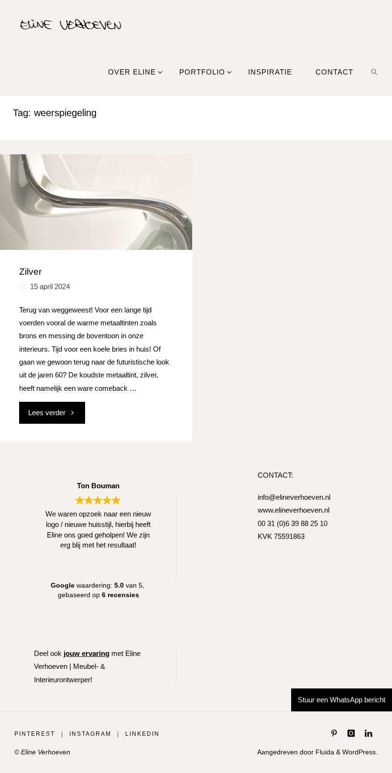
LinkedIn (142, 733)
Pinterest (34, 733)
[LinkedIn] (368, 733)
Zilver (30, 271)
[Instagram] (350, 733)
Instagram (90, 733)
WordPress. (360, 752)
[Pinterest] (334, 733)
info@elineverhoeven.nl (294, 497)
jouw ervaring (86, 653)
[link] (374, 72)
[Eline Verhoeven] (71, 24)
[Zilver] (96, 202)
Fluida (324, 752)
